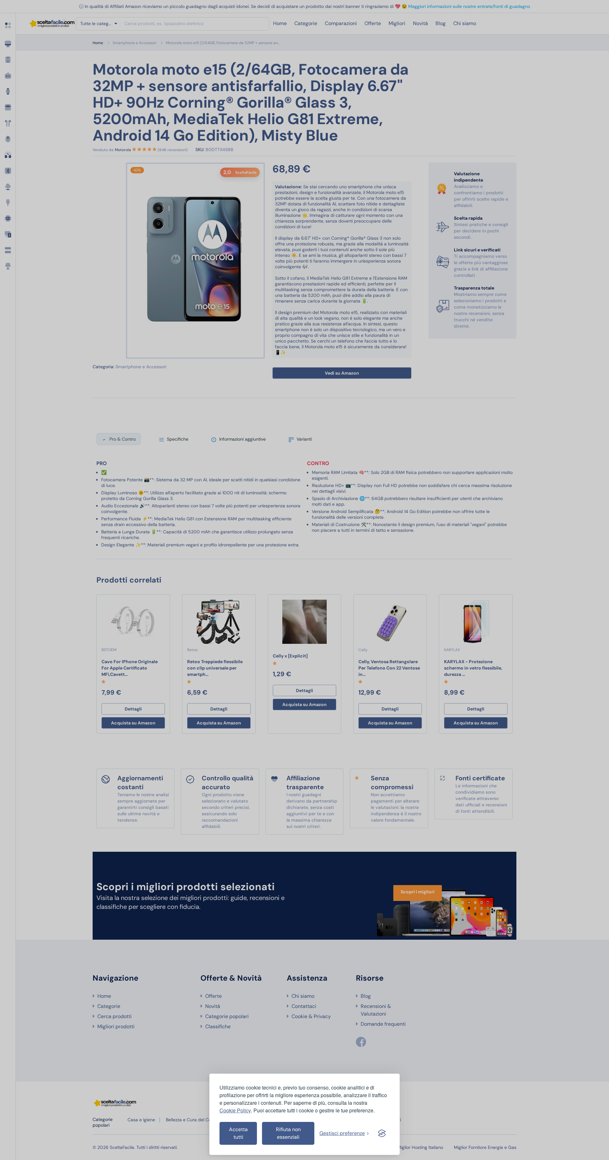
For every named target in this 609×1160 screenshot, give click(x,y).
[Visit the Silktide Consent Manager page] (382, 1133)
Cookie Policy (235, 1110)
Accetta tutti (238, 1133)
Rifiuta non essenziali (288, 1133)
